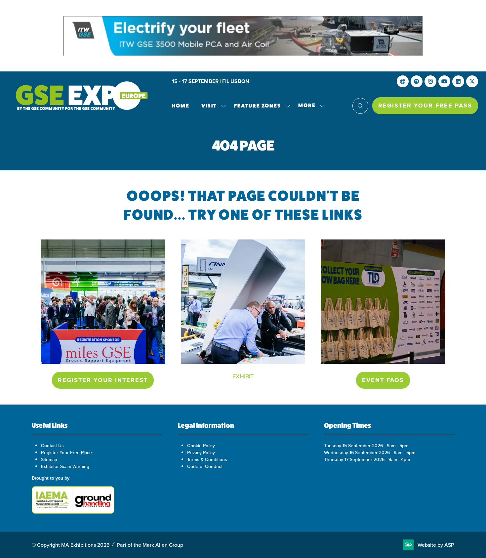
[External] (403, 81)
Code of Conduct (205, 466)
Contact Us (52, 445)
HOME (180, 106)
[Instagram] (430, 81)
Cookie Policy (201, 445)
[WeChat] (417, 81)
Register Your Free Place (66, 452)
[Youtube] (444, 81)
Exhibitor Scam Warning (65, 466)
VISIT (209, 106)
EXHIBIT (243, 376)
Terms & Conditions (207, 459)
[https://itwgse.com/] (243, 36)
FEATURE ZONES (257, 106)
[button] (309, 106)
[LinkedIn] (458, 81)
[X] (472, 81)
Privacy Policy (201, 452)
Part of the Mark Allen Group (150, 544)
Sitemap (49, 459)
